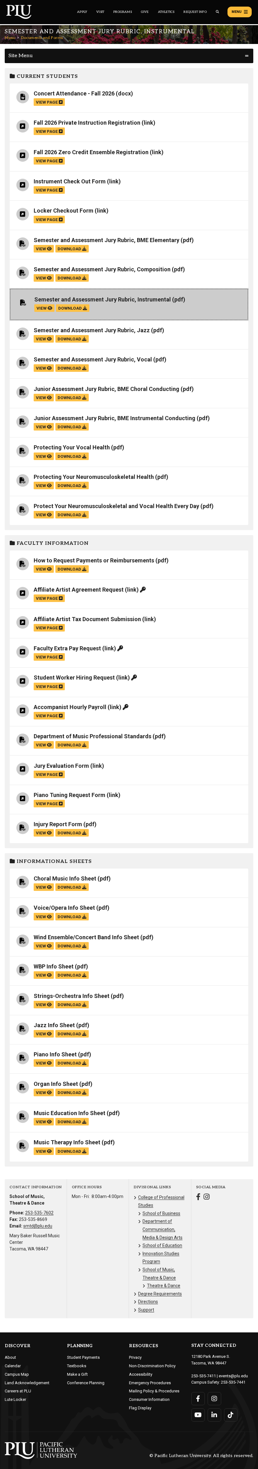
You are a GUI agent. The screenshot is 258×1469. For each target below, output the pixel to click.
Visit (100, 12)
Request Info (194, 12)
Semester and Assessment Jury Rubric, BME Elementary (106, 240)
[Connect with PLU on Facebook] (198, 1398)
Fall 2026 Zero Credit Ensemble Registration (91, 152)
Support (146, 1309)
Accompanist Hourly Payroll (70, 707)
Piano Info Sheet (55, 1054)
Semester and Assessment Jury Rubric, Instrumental (102, 299)
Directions (148, 1301)
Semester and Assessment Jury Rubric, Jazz (92, 330)
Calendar (13, 1365)
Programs (122, 12)
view (41, 248)
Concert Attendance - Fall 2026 (74, 93)
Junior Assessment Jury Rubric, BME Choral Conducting (106, 389)
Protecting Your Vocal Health (72, 447)
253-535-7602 (39, 1212)
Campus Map (17, 1374)
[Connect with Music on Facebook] (198, 1198)
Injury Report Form (58, 824)
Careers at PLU (18, 1391)
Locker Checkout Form (63, 210)
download (70, 248)
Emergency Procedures (150, 1382)
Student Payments (83, 1357)
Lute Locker (15, 1399)
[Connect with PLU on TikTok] (231, 1415)
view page (47, 102)
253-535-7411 (203, 1376)
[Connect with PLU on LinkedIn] (214, 1415)
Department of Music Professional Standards (92, 736)
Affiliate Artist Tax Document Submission (87, 619)
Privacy (135, 1357)
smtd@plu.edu (37, 1225)
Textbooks (76, 1365)
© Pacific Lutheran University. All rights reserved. (201, 1456)
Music (10, 37)
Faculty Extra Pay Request (67, 648)
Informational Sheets (53, 862)
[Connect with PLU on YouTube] (198, 1415)
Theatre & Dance (163, 1285)
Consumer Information (149, 1399)
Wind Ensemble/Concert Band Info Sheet (86, 937)
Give (145, 12)
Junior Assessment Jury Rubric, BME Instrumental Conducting (114, 418)
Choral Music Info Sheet (65, 878)
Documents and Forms (42, 37)
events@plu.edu (233, 1376)
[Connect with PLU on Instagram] (214, 1398)
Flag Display (140, 1408)
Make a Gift (77, 1374)
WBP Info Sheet (54, 966)
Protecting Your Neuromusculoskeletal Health (94, 477)
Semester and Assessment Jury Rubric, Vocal (93, 359)
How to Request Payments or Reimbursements (94, 560)
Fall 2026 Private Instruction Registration (87, 122)
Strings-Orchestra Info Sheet (71, 996)
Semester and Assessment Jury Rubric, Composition (102, 269)
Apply (82, 12)
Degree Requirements (160, 1293)
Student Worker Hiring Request (74, 677)
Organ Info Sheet (56, 1084)
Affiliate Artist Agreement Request (79, 589)
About (10, 1357)
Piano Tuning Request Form (69, 795)
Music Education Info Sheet (69, 1113)
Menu (237, 12)
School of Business (161, 1213)
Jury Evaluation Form (61, 765)
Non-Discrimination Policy (152, 1365)
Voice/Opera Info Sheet (64, 907)
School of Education (162, 1245)
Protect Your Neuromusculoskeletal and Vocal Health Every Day (116, 506)
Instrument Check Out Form (70, 181)
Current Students (46, 76)
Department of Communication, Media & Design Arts (162, 1229)
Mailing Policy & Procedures (154, 1391)
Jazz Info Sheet (54, 1025)
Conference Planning (85, 1382)
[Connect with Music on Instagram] (207, 1198)
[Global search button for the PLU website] (217, 11)
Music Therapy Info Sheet (67, 1142)
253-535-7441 (233, 1382)
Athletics (166, 12)
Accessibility (140, 1374)
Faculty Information (52, 543)
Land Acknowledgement (27, 1382)
